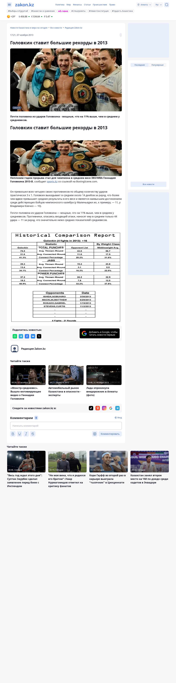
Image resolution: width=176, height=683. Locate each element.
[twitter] (39, 336)
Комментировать (110, 433)
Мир (69, 4)
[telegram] (20, 336)
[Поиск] (166, 4)
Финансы (77, 4)
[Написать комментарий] (66, 426)
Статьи (87, 4)
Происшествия (100, 4)
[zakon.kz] (24, 4)
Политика (59, 4)
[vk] (33, 336)
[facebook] (26, 336)
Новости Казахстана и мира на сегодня (28, 27)
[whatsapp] (14, 336)
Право (112, 4)
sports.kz (52, 181)
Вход (119, 417)
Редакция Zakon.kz (73, 27)
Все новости (56, 27)
